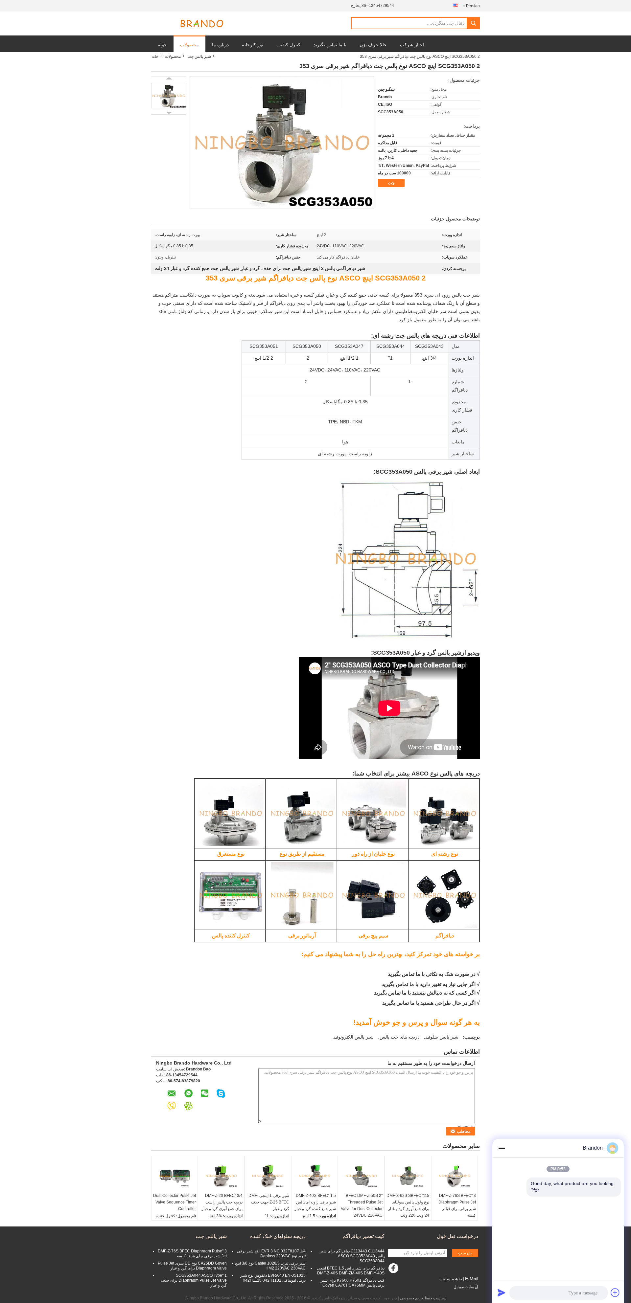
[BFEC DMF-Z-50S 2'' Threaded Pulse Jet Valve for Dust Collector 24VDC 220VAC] (361, 1175)
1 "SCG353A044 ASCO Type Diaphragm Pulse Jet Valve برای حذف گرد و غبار (194, 1280)
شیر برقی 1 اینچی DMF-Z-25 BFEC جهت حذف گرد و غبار (268, 1202)
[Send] (501, 1292)
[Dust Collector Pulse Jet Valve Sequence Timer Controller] (175, 1175)
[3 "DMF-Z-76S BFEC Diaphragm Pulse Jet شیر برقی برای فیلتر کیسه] (455, 1175)
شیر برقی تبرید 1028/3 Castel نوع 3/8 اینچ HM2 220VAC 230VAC (270, 1265)
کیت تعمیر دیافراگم (363, 1236)
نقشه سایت (450, 1278)
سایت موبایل (464, 1287)
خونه (162, 44)
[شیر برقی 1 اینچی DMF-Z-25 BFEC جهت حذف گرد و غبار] (268, 1175)
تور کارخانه (252, 44)
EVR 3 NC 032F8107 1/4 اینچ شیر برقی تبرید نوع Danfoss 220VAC (271, 1253)
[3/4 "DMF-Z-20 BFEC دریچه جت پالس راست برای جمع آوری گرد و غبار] (221, 1175)
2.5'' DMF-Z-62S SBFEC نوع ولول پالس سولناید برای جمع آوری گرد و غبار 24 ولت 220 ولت (407, 1205)
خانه (155, 56)
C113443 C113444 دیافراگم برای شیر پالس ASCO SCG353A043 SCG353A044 (352, 1256)
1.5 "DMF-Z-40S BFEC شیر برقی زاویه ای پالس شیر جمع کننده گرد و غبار (315, 1202)
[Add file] (615, 1292)
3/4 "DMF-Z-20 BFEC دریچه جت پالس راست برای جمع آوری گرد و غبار (222, 1202)
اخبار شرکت (412, 44)
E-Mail (471, 1278)
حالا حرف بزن (373, 44)
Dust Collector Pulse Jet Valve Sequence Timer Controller (174, 1202)
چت (391, 182)
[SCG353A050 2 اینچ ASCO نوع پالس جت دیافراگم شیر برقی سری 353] (168, 95)
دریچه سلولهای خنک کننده (278, 1236)
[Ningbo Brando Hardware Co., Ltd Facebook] (394, 1269)
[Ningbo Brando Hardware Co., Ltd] (201, 23)
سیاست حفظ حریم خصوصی (423, 1298)
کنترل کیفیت (288, 44)
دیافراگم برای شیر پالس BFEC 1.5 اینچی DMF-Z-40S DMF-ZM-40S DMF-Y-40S (351, 1270)
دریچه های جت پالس (399, 1037)
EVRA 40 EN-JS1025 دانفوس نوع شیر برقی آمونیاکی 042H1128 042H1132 (273, 1278)
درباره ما (220, 44)
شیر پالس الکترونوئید (353, 1037)
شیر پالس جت (199, 56)
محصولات (189, 44)
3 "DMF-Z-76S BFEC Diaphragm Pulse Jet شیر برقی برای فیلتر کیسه (457, 1205)
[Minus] (501, 1148)
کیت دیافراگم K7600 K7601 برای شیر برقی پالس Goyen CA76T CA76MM (353, 1283)
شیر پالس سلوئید (441, 1037)
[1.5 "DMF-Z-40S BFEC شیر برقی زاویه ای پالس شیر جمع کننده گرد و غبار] (315, 1175)
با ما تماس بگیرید (330, 44)
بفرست (465, 1252)
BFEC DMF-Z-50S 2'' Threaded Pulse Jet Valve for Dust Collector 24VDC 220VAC (362, 1205)
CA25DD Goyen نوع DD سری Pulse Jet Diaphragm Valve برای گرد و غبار (192, 1265)
